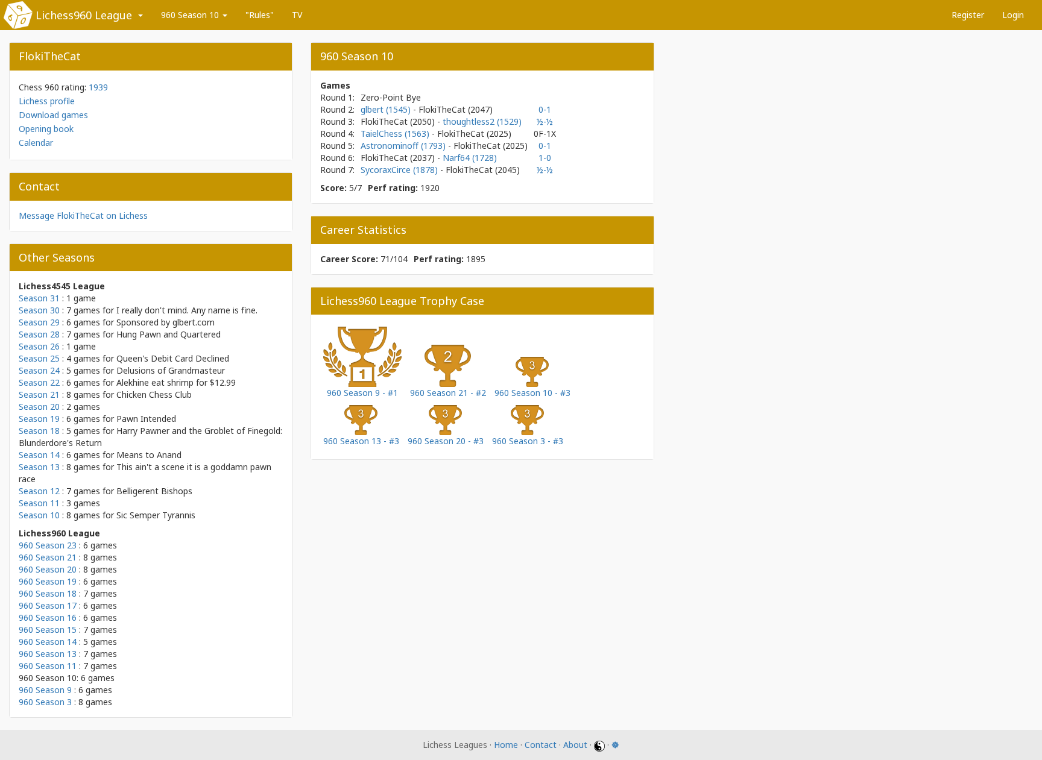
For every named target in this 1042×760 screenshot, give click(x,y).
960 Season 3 (45, 702)
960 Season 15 (48, 629)
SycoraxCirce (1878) (400, 169)
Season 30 (39, 310)
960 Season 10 (191, 14)
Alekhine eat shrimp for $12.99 (176, 382)
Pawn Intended (146, 418)
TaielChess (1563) (396, 133)
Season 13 (39, 467)
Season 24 (39, 370)
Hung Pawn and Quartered (168, 334)
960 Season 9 (45, 690)
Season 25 (39, 358)
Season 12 (39, 491)
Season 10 (39, 515)
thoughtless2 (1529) (482, 121)
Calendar (36, 142)
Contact (541, 744)
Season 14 (39, 454)
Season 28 (39, 334)
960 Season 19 (48, 581)
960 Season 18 (48, 593)
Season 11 (39, 503)
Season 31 (39, 298)
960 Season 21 (48, 557)
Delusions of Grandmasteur (170, 370)
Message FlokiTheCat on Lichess (83, 215)
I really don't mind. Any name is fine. (186, 310)
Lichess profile (47, 101)
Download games (53, 115)
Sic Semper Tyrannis (155, 515)
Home (506, 744)
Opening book (46, 128)
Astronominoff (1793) (404, 145)
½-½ (545, 121)
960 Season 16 (48, 617)
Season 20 (39, 406)
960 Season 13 (48, 653)
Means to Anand (149, 454)
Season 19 (39, 418)
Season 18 (39, 430)
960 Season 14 (48, 641)
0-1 (544, 109)
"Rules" (259, 14)
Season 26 (39, 346)
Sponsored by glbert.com (165, 322)
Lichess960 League (84, 15)
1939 (98, 87)
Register (968, 14)
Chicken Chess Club (154, 394)
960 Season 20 (48, 569)
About (575, 744)
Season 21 (39, 394)
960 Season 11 (48, 665)
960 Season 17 (48, 605)
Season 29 (39, 322)
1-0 (544, 157)
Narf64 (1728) (470, 157)
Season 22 (39, 382)
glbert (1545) (387, 109)
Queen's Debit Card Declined (172, 358)
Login (1013, 14)
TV (297, 14)
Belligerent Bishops (154, 491)
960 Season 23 (48, 545)
